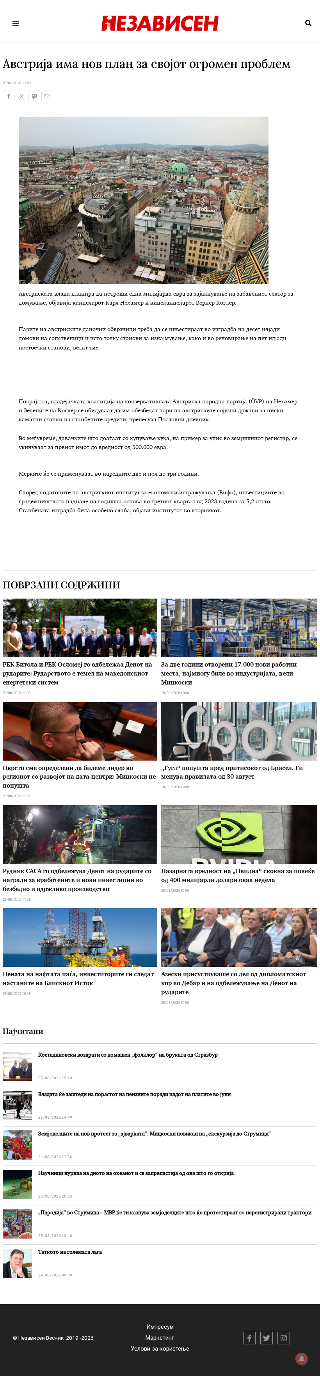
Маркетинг (160, 1337)
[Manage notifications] (301, 1359)
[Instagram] (283, 1338)
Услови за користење (160, 1348)
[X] (266, 1338)
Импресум (160, 1326)
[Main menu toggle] (16, 23)
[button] (308, 23)
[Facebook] (249, 1338)
